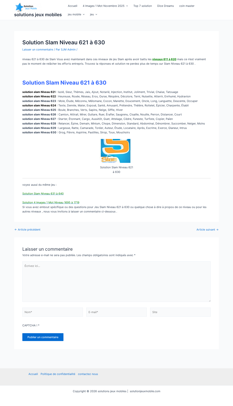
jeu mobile (74, 14)
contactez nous (88, 374)
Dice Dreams (165, 6)
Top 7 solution (142, 6)
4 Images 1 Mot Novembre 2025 (104, 6)
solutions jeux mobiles (38, 14)
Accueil (72, 6)
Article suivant (207, 229)
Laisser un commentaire (37, 49)
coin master (186, 6)
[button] (126, 6)
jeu (92, 14)
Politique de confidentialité (58, 374)
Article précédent (27, 229)
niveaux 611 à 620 (164, 59)
